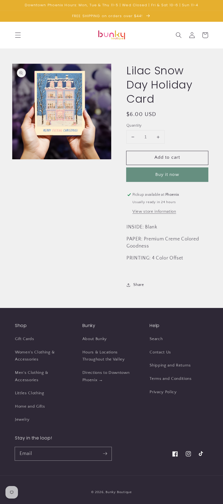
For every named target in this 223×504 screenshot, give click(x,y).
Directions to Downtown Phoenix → (106, 376)
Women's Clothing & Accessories (35, 356)
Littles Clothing (29, 393)
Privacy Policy (163, 392)
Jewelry (22, 419)
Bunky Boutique (119, 492)
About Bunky (94, 339)
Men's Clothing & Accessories (31, 376)
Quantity (134, 125)
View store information (154, 211)
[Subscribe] (105, 453)
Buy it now (167, 174)
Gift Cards (24, 339)
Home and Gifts (30, 406)
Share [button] (138, 284)
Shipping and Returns (170, 365)
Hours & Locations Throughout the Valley (103, 356)
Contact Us (160, 352)
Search (156, 339)
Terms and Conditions (170, 378)
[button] (17, 35)
